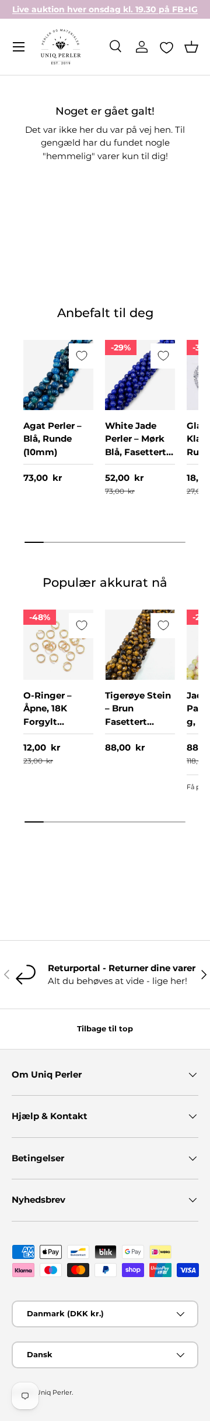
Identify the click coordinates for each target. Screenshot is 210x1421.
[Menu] (19, 47)
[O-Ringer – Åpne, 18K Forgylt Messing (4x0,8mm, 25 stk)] (58, 645)
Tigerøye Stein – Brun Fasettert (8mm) (138, 715)
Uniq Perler (54, 1392)
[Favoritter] (166, 47)
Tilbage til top (105, 1028)
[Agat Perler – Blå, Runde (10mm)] (58, 375)
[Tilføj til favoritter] (81, 356)
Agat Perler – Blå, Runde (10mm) (52, 438)
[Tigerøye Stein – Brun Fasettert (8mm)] (140, 645)
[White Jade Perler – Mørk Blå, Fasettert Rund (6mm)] (140, 375)
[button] (191, 47)
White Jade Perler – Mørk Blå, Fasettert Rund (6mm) (135, 445)
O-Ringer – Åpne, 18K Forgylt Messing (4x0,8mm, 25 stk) (54, 728)
